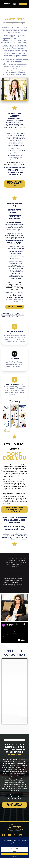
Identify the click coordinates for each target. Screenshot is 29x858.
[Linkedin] (20, 834)
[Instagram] (15, 834)
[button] (14, 4)
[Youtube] (9, 834)
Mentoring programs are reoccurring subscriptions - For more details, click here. (12, 314)
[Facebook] (3, 834)
